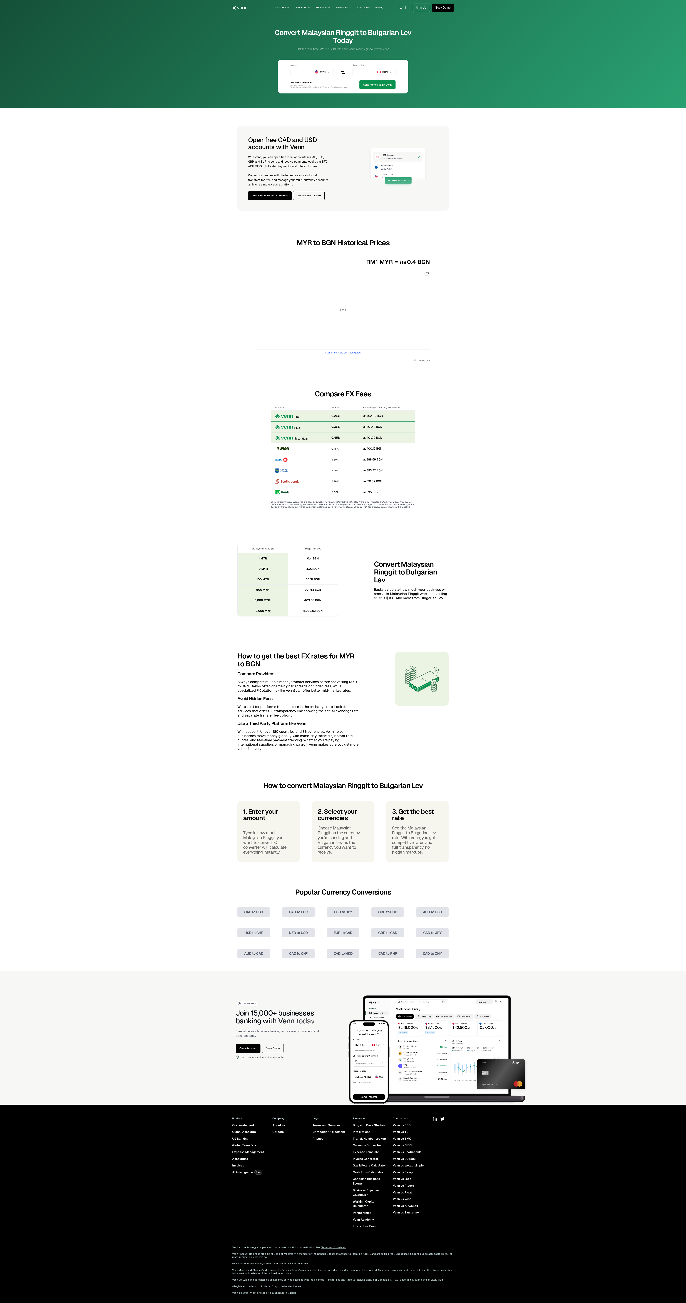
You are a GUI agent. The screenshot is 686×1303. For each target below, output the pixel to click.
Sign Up (421, 7)
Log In (403, 7)
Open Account (248, 1048)
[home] (239, 8)
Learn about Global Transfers (270, 195)
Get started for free (309, 195)
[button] (303, 7)
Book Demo (443, 7)
